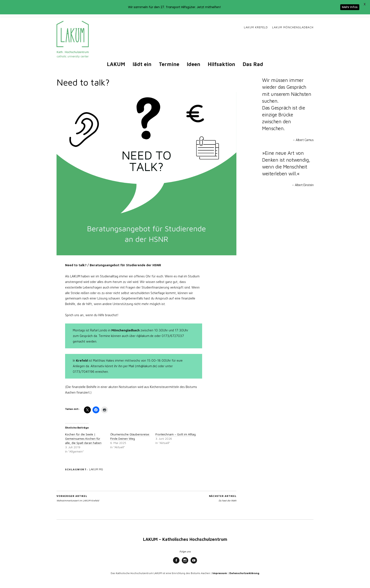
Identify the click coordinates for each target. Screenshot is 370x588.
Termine (169, 64)
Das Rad (253, 64)
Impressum (219, 573)
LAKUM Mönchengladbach (292, 27)
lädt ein (142, 64)
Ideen (193, 64)
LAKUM (116, 64)
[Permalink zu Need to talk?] (146, 254)
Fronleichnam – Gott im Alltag (175, 434)
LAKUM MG (96, 469)
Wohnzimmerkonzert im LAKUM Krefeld (78, 498)
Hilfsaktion (221, 64)
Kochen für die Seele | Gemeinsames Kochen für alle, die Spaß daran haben (83, 438)
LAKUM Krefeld (256, 27)
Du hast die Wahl (222, 498)
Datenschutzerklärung (244, 573)
